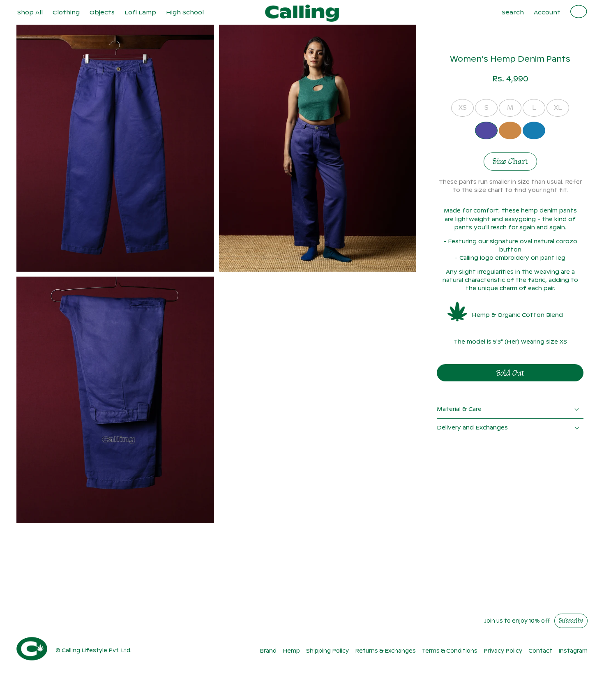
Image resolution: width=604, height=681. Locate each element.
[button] (66, 12)
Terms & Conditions (449, 650)
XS (463, 107)
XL (558, 107)
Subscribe (571, 621)
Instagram (573, 650)
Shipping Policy (327, 650)
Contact (540, 650)
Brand (268, 650)
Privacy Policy (503, 650)
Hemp (291, 650)
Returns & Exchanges (385, 650)
